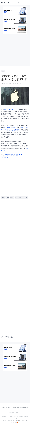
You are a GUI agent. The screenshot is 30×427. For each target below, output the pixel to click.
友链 (18, 407)
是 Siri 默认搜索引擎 (10, 127)
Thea (26, 420)
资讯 (3, 71)
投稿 (9, 407)
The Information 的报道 (11, 109)
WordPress (17, 420)
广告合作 (13, 407)
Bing (7, 197)
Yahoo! (25, 197)
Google (12, 197)
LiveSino (5, 2)
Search (20, 197)
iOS (16, 197)
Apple (3, 197)
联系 (6, 407)
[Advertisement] (15, 49)
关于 (3, 407)
